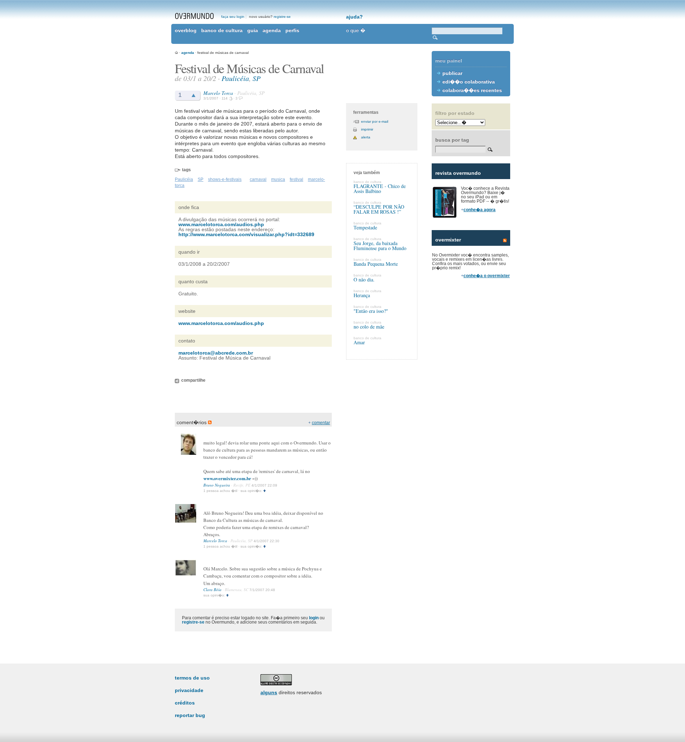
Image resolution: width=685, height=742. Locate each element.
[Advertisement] (470, 407)
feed (505, 240)
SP (256, 78)
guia (252, 30)
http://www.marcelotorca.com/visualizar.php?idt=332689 (246, 234)
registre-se (282, 17)
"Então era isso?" (371, 311)
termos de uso (192, 678)
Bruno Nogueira (216, 485)
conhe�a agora (479, 209)
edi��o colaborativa (468, 82)
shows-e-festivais (225, 179)
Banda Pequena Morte (376, 263)
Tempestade (365, 227)
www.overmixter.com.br (227, 478)
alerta (365, 137)
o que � (355, 30)
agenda (272, 30)
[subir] (264, 491)
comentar (321, 422)
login (314, 617)
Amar (359, 342)
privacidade (189, 690)
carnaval (258, 179)
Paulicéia (235, 78)
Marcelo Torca (218, 93)
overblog (186, 30)
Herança (362, 295)
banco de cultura (222, 30)
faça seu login (232, 17)
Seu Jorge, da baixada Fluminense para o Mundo (380, 245)
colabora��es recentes (472, 90)
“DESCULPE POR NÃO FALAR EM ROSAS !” (379, 209)
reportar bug (190, 715)
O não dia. (364, 279)
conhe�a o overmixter (486, 275)
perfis (292, 30)
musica (278, 179)
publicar (452, 73)
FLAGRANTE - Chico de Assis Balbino (380, 188)
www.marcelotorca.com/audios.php (221, 224)
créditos (185, 703)
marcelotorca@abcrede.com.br (215, 353)
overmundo (194, 16)
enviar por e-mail (374, 121)
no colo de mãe (369, 326)
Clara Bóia (212, 589)
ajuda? (354, 17)
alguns (268, 692)
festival (296, 179)
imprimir (367, 129)
